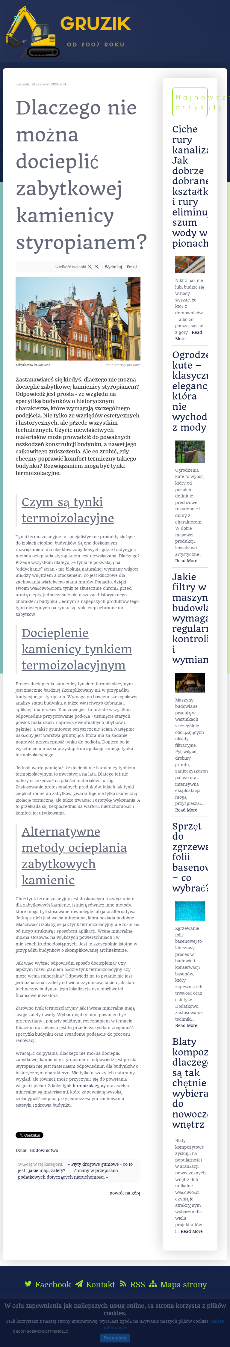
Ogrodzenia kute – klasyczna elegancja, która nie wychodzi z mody (199, 391)
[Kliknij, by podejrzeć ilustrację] (78, 318)
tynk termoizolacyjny (84, 1085)
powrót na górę (125, 1193)
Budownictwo (44, 1150)
